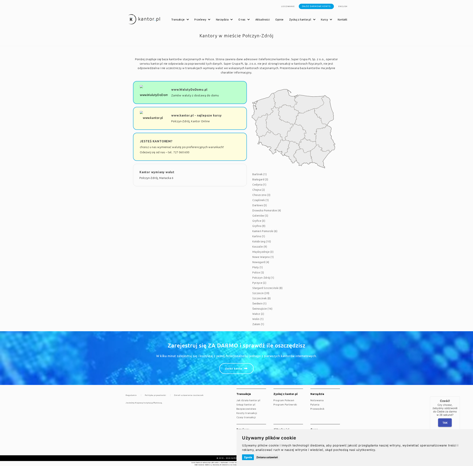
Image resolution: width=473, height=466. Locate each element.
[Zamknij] (460, 396)
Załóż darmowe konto (316, 6)
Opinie (279, 19)
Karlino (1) (258, 236)
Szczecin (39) (260, 293)
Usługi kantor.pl (245, 404)
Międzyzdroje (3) (263, 251)
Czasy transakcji (246, 417)
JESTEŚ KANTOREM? (156, 141)
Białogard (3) (260, 179)
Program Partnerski (285, 404)
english (342, 6)
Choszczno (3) (261, 194)
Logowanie (288, 6)
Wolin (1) (257, 319)
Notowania (317, 400)
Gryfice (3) (258, 220)
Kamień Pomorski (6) (264, 231)
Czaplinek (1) (260, 200)
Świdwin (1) (259, 303)
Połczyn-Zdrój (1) (263, 277)
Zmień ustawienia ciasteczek (188, 395)
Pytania (314, 404)
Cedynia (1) (259, 184)
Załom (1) (258, 324)
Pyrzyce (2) (259, 282)
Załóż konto (233, 368)
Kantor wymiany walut (156, 172)
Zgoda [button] (248, 457)
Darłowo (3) (259, 205)
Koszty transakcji (246, 413)
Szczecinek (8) (261, 298)
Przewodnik (317, 409)
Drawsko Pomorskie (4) (266, 210)
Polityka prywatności (155, 395)
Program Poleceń (283, 400)
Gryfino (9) (259, 226)
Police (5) (258, 272)
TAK (445, 422)
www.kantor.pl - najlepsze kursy (196, 115)
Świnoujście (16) (262, 308)
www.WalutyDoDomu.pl (189, 89)
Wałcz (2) (258, 313)
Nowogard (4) (260, 262)
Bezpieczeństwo (246, 409)
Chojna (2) (258, 189)
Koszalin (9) (259, 246)
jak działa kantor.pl (248, 400)
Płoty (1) (257, 267)
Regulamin (131, 395)
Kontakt (342, 19)
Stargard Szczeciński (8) (267, 288)
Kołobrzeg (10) (261, 241)
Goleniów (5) (260, 215)
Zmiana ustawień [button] (267, 457)
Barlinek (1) (259, 174)
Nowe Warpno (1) (263, 257)
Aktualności (262, 19)
